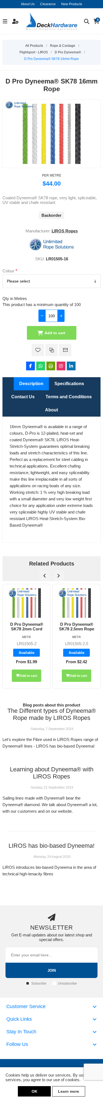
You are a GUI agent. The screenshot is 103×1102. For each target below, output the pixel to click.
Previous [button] (44, 575)
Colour (8, 270)
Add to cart (54, 333)
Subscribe (38, 983)
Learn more (68, 1091)
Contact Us (23, 396)
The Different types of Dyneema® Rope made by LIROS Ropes (51, 714)
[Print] (50, 366)
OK (34, 1091)
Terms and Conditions (69, 396)
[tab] (31, 383)
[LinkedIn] (71, 366)
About (51, 410)
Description (31, 383)
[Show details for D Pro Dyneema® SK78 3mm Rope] (76, 603)
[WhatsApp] (40, 366)
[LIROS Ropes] (52, 248)
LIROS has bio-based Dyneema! (51, 845)
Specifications (69, 383)
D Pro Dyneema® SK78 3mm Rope (76, 626)
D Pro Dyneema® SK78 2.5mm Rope (26, 626)
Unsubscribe (67, 983)
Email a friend (65, 350)
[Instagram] (61, 366)
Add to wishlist (38, 350)
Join (52, 970)
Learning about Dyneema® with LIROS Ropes (51, 773)
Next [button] (58, 575)
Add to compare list (51, 350)
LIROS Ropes (65, 231)
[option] (27, 636)
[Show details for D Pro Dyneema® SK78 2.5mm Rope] (26, 603)
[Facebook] (30, 366)
